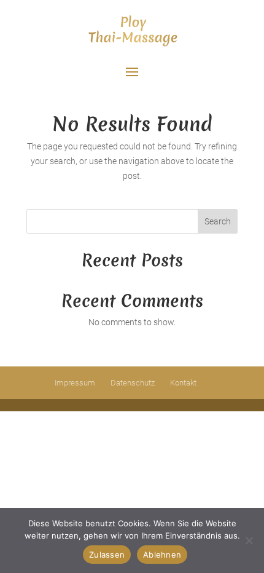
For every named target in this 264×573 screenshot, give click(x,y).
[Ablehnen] (249, 540)
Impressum (75, 382)
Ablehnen (162, 554)
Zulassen (107, 554)
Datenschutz (133, 382)
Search (217, 221)
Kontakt (183, 382)
